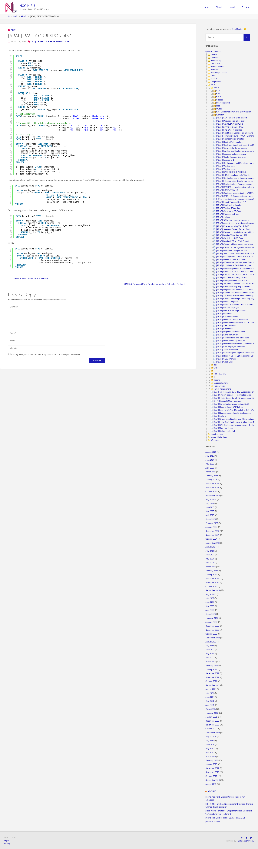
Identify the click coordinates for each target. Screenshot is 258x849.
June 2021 (209, 697)
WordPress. (249, 840)
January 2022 (211, 669)
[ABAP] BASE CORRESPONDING (231, 172)
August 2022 (210, 642)
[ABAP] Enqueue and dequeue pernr (232, 154)
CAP (216, 368)
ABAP (23, 16)
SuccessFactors (221, 383)
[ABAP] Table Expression (227, 350)
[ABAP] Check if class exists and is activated (236, 275)
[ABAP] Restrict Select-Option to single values (236, 356)
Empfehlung (216, 61)
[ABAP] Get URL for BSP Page (229, 238)
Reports (217, 380)
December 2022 (212, 626)
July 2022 (209, 646)
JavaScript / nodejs (219, 73)
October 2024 (211, 539)
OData (219, 109)
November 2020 (212, 725)
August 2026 (210, 452)
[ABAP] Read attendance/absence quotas (234, 184)
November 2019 (212, 772)
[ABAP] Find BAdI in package (229, 130)
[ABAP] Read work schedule (228, 205)
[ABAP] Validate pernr (225, 169)
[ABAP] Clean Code (224, 362)
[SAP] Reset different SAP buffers (228, 407)
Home (206, 7)
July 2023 (209, 598)
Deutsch (214, 58)
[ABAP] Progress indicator (227, 214)
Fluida (239, 840)
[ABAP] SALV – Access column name (232, 220)
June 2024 (209, 555)
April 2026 (209, 468)
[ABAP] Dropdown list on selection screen (234, 289)
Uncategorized (217, 434)
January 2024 (211, 575)
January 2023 (211, 622)
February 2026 (211, 476)
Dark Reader (237, 29)
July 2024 (209, 551)
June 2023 (209, 602)
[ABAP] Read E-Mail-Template (229, 142)
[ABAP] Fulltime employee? (228, 308)
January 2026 (211, 480)
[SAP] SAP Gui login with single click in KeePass (235, 425)
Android (214, 55)
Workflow (220, 115)
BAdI (218, 94)
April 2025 (209, 515)
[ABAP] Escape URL (225, 160)
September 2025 (212, 496)
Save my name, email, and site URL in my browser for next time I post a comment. (45, 354)
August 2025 (210, 499)
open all (208, 52)
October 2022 (211, 634)
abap (34, 41)
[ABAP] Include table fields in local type (233, 265)
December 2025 (212, 484)
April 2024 (209, 563)
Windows (215, 440)
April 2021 (209, 705)
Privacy (245, 7)
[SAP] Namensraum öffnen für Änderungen (232, 413)
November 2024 (212, 535)
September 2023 (212, 590)
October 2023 (211, 586)
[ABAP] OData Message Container (231, 157)
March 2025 (210, 519)
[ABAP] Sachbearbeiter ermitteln (230, 139)
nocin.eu (27, 5)
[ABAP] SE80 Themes (226, 359)
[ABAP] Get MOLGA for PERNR (230, 124)
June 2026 (209, 460)
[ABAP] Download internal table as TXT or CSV (236, 323)
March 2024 (210, 567)
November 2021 (212, 677)
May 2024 (209, 559)
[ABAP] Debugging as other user (230, 121)
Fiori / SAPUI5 (220, 374)
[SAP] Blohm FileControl (224, 431)
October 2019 (211, 776)
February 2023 (211, 618)
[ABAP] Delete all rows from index (231, 259)
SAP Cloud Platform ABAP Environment (233, 112)
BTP (215, 365)
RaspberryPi (216, 82)
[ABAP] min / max (224, 314)
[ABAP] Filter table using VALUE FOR (232, 226)
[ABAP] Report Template (227, 302)
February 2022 (211, 665)
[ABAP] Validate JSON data (228, 208)
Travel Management (222, 389)
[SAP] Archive (220, 416)
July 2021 (209, 693)
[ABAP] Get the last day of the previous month (236, 178)
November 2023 (212, 582)
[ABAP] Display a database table (230, 332)
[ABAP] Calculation (224, 329)
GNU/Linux (215, 64)
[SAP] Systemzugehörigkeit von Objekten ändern (235, 419)
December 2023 (212, 579)
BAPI (218, 97)
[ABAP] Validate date (225, 166)
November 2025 (212, 488)
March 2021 (210, 709)
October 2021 (211, 681)
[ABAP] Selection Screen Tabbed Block (233, 229)
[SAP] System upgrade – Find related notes (232, 395)
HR (215, 377)
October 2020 (211, 729)
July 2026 (209, 456)
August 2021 (210, 689)
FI (214, 371)
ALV (218, 91)
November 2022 (212, 630)
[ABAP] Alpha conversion (227, 335)
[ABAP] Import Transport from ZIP (231, 202)
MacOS (214, 79)
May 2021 (209, 701)
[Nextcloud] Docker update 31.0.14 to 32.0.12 (225, 818)
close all (217, 52)
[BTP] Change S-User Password (227, 401)
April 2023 (209, 610)
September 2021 (212, 685)
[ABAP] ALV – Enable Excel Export (231, 118)
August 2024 (210, 547)
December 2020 (212, 721)
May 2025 (209, 511)
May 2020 (209, 749)
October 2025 (211, 492)
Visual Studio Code (219, 437)
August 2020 (210, 737)
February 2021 (211, 713)
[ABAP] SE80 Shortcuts (226, 326)
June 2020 (209, 745)
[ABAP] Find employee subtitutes (230, 347)
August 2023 (210, 594)
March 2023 (210, 614)
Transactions (219, 386)
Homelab (214, 70)
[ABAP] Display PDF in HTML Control (232, 241)
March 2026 (210, 472)
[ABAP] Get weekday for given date (231, 148)
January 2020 (211, 764)
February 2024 (211, 571)
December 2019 (212, 768)
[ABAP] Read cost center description (232, 320)
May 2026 (209, 464)
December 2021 (212, 673)
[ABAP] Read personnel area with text (232, 281)
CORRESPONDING (54, 41)
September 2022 (212, 638)
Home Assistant (218, 67)
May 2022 (209, 654)
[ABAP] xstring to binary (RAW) (230, 127)
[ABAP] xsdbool (223, 217)
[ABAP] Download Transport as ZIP (231, 250)
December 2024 (212, 531)
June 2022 (209, 650)
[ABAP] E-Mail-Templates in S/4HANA (232, 175)
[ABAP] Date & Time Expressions (231, 311)
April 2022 (209, 658)
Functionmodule (223, 103)
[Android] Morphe (212, 822)
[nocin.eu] (11, 6)
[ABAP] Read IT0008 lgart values (230, 341)
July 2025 (209, 503)
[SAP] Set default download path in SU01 (231, 404)
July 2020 (209, 741)
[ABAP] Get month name (227, 317)
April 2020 (209, 752)
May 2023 (209, 606)
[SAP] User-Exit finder (223, 428)
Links (213, 76)
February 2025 (211, 523)
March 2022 (210, 662)
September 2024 (212, 543)
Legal (232, 7)
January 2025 (211, 527)
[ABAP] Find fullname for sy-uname (231, 278)
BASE (40, 41)
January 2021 (211, 717)
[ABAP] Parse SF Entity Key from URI (233, 286)
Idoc (218, 106)
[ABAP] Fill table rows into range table (232, 338)
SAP (15, 16)
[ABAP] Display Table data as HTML (232, 235)
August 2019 (210, 784)
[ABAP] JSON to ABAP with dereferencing (234, 296)
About (219, 7)
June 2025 (209, 507)
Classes (219, 100)
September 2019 (212, 780)
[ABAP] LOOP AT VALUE (227, 190)
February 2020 (211, 760)
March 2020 (210, 757)
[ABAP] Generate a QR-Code (228, 211)
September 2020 (212, 733)
